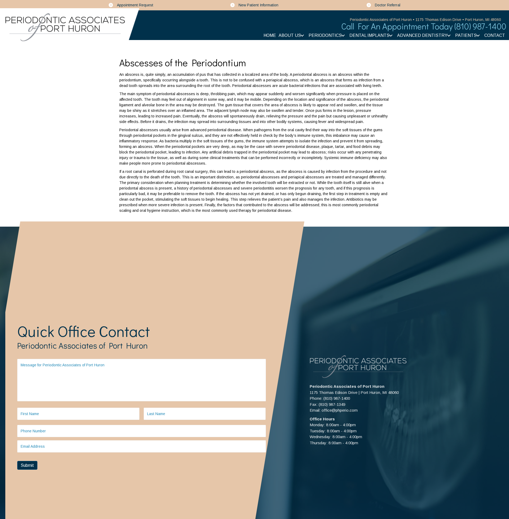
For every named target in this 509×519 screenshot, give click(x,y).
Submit (27, 465)
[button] (302, 35)
